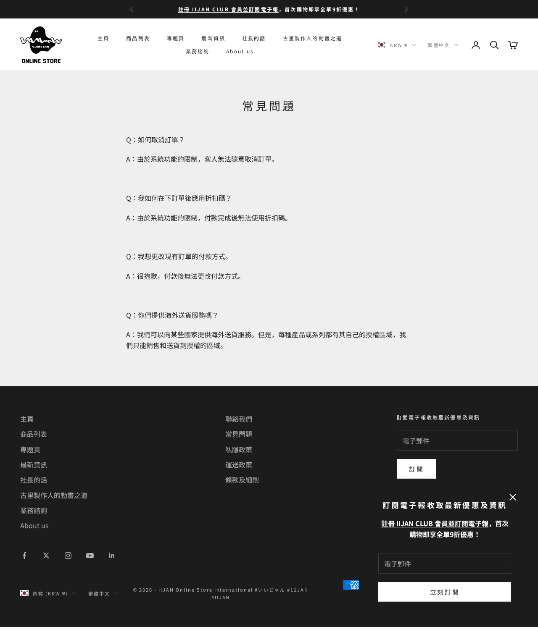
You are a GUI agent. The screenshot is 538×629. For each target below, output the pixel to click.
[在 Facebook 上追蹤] (24, 555)
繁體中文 (439, 45)
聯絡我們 (238, 419)
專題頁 (176, 38)
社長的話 (254, 38)
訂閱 (416, 468)
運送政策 (238, 464)
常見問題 (238, 434)
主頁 (103, 38)
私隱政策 (238, 449)
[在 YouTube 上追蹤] (90, 555)
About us (240, 51)
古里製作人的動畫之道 (313, 38)
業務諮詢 (198, 51)
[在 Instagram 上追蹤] (68, 555)
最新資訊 (213, 38)
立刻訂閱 (445, 591)
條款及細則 (242, 479)
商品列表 (138, 38)
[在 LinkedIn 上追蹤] (112, 555)
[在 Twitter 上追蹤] (46, 555)
